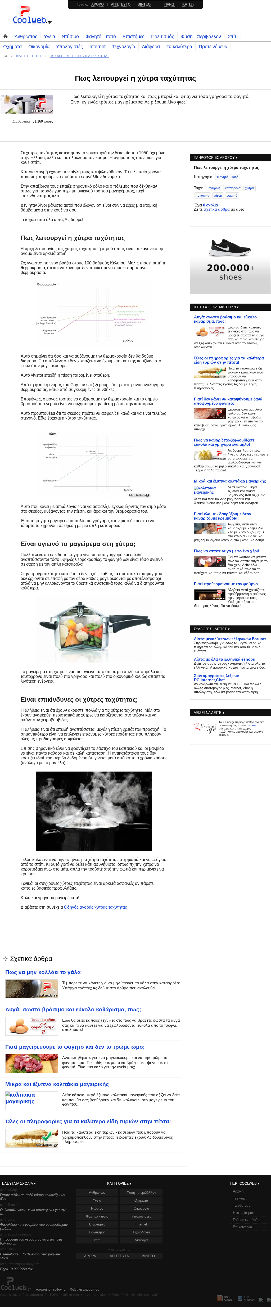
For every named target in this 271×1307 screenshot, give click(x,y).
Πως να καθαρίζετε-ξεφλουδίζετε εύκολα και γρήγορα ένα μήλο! (224, 442)
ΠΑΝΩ (169, 4)
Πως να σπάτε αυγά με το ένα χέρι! (226, 551)
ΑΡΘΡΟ (97, 4)
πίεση (218, 195)
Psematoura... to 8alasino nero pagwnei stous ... (30, 1256)
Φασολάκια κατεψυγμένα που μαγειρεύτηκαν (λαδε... (34, 1227)
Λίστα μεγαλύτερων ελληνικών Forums (230, 639)
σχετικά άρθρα (217, 209)
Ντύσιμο (70, 36)
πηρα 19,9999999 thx (16, 1269)
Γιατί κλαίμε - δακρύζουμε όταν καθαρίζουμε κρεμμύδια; (222, 516)
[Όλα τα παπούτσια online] (230, 293)
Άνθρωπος (26, 36)
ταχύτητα (202, 195)
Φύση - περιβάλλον (201, 36)
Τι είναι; (239, 1198)
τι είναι (251, 725)
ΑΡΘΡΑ (90, 1256)
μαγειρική (213, 188)
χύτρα (249, 188)
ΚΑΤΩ (187, 4)
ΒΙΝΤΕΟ (148, 1256)
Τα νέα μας (241, 1205)
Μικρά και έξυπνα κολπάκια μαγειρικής (57, 1084)
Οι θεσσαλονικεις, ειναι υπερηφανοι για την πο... (33, 1212)
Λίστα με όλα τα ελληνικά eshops (224, 659)
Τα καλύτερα (179, 46)
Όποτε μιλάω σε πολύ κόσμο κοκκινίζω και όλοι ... (32, 1197)
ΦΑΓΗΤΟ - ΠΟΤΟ (28, 56)
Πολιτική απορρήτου (84, 1289)
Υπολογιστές (69, 46)
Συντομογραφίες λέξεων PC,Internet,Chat (216, 678)
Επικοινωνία (242, 1227)
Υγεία (49, 36)
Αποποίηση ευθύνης (50, 1289)
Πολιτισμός (162, 36)
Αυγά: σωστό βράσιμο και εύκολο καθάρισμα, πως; (73, 1009)
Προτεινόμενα (213, 46)
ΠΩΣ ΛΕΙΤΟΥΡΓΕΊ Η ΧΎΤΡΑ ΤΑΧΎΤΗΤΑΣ (79, 56)
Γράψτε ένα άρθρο (247, 1220)
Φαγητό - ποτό (100, 36)
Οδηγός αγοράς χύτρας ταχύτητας (95, 907)
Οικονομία (38, 46)
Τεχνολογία (123, 46)
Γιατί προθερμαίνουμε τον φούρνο (226, 584)
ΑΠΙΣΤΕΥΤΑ (119, 1256)
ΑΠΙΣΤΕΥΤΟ (120, 4)
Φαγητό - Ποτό (227, 177)
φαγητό (232, 195)
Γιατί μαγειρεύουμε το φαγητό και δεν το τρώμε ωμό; (75, 1047)
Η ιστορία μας (243, 1213)
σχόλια (210, 205)
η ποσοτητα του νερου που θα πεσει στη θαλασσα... (31, 1241)
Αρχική (238, 1191)
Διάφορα (151, 46)
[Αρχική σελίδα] (33, 25)
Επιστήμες (133, 36)
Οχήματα (12, 46)
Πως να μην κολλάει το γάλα (43, 972)
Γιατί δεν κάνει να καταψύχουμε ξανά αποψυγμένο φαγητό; (228, 401)
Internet (97, 46)
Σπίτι (232, 36)
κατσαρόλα (233, 188)
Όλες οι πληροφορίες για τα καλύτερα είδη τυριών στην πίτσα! (88, 1121)
